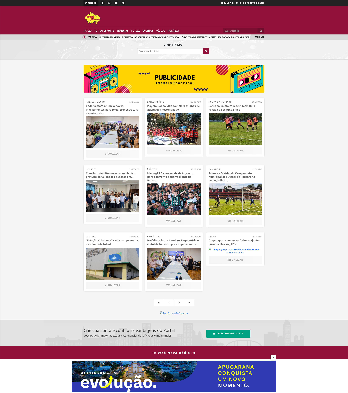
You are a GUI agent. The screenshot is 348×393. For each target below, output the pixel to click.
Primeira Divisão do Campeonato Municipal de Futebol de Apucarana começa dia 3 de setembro (120, 37)
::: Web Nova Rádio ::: (174, 352)
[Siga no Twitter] (123, 3)
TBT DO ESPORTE (104, 30)
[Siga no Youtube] (116, 3)
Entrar (92, 3)
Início (88, 30)
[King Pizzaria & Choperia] (174, 78)
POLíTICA (173, 30)
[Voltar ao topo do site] (344, 235)
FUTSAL (135, 30)
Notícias (123, 30)
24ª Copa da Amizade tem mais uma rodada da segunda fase (211, 37)
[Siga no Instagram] (109, 3)
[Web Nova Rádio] (108, 17)
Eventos (148, 30)
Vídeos (160, 30)
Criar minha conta (229, 333)
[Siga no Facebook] (102, 3)
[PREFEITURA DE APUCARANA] (174, 375)
